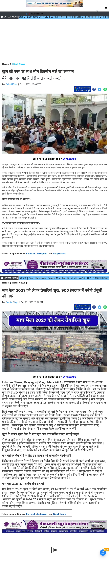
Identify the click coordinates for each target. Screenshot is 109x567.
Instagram (42, 253)
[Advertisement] (54, 41)
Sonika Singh (12, 302)
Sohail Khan (11, 84)
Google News (59, 253)
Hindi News (18, 64)
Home (5, 64)
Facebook (30, 253)
